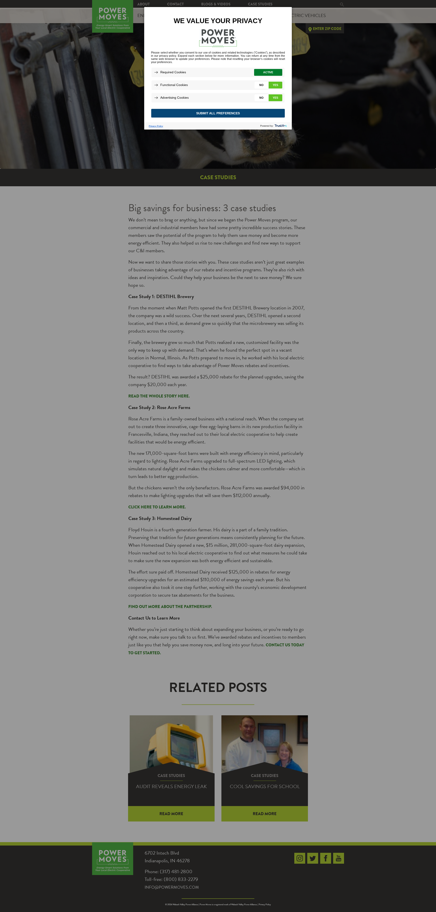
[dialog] (218, 68)
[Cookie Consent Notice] (218, 68)
